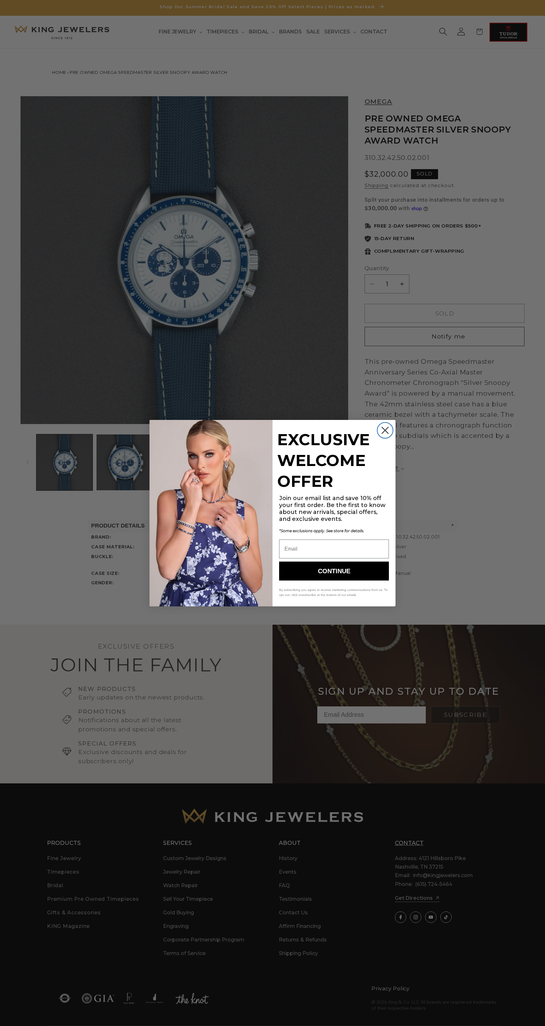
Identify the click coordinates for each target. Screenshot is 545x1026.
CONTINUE (334, 571)
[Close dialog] (385, 430)
